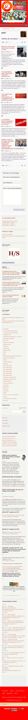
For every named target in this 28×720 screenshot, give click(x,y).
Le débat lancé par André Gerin (11, 332)
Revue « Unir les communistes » (10, 394)
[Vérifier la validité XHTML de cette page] (7, 708)
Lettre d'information (20, 690)
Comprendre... (6, 387)
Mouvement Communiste (9, 358)
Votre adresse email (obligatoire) (11, 177)
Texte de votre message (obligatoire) (12, 188)
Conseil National (7, 381)
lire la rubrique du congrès (8, 560)
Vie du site (5, 400)
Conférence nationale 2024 (9, 379)
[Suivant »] (25, 42)
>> (23, 21)
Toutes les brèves (5, 268)
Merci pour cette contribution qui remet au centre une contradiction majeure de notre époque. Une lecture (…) (13, 622)
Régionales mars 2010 (8, 338)
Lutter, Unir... (6, 340)
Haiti (4, 354)
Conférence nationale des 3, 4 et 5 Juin (12, 336)
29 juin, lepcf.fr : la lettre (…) (9, 224)
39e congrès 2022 (7, 373)
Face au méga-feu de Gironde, (9, 445)
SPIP (3, 693)
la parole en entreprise (8, 342)
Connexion (4, 704)
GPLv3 (15, 693)
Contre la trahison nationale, (9, 436)
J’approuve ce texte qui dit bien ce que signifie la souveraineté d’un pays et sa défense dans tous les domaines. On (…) (13, 629)
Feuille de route (6, 426)
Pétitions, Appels (7, 231)
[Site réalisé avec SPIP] (14, 710)
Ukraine (5, 359)
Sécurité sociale (7, 344)
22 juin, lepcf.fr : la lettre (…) (9, 225)
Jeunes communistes (8, 383)
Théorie (5, 396)
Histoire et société (14, 252)
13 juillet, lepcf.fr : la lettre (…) (9, 222)
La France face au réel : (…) (9, 438)
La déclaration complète (8, 496)
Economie (5, 388)
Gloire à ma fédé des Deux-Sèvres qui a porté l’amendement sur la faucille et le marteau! (13, 647)
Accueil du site (6, 28)
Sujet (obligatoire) (7, 182)
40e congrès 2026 (7, 375)
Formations (6, 390)
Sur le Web (5, 423)
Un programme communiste (9, 398)
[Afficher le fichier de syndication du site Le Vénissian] (9, 314)
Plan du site (5, 690)
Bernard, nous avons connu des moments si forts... (8, 48)
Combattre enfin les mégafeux (9, 442)
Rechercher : (6, 19)
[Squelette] (21, 708)
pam (12, 51)
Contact (12, 690)
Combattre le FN (7, 334)
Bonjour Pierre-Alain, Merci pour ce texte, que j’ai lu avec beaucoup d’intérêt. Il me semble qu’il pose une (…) (13, 641)
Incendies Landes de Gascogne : (10, 443)
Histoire (5, 392)
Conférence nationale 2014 (9, 377)
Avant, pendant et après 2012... (10, 330)
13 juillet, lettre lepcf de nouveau (10, 221)
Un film (4, 461)
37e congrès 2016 (7, 369)
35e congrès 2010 (7, 365)
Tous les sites (5, 246)
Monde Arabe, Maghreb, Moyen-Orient (12, 356)
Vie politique (5, 329)
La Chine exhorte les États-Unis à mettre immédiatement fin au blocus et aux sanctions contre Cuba (11, 284)
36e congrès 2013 (7, 367)
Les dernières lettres (8, 218)
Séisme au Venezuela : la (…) (9, 440)
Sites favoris (5, 420)
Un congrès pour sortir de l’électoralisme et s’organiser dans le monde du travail (7, 97)
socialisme (18, 595)
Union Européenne (7, 361)
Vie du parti (6, 385)
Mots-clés (4, 417)
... (2, 239)
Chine (4, 352)
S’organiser (5, 363)
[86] (22, 42)
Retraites (6, 346)
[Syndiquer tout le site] (14, 708)
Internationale (6, 348)
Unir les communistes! (7, 234)
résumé (16, 533)
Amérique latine (7, 350)
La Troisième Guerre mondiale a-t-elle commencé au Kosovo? (7, 122)
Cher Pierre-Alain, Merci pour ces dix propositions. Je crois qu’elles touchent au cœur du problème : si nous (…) (13, 636)
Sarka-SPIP (9, 693)
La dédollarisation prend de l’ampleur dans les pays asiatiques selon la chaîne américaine (11, 273)
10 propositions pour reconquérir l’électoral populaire (6, 74)
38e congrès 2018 (7, 371)
